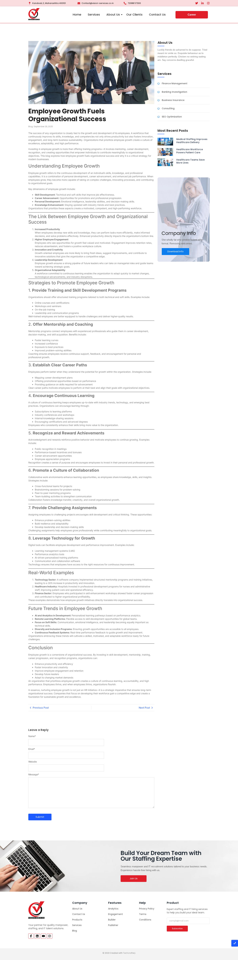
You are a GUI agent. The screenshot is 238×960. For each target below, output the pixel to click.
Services (94, 14)
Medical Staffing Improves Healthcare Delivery (191, 141)
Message (33, 774)
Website (32, 762)
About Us (113, 14)
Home (77, 14)
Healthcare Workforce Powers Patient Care (189, 151)
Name (32, 736)
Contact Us (157, 14)
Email (31, 749)
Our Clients (134, 14)
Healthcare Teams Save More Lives (190, 161)
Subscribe (177, 928)
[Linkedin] (37, 936)
